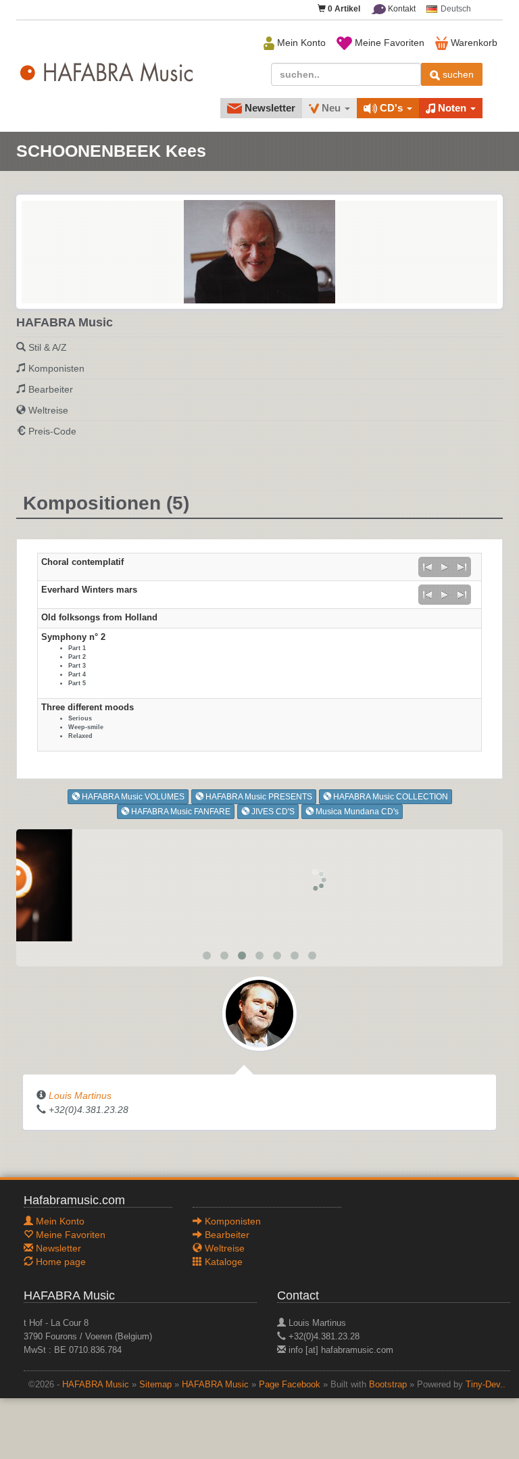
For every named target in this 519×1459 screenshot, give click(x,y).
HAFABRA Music (95, 1384)
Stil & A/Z (47, 347)
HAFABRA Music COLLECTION (389, 796)
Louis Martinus (80, 1095)
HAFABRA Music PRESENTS (257, 796)
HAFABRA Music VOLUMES (132, 796)
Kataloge (222, 1261)
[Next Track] (462, 567)
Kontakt (401, 9)
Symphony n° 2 (73, 637)
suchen (457, 74)
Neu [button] (331, 108)
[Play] (444, 567)
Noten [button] (452, 108)
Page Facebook (289, 1384)
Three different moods (87, 707)
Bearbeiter (50, 389)
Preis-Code (52, 431)
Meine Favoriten (388, 42)
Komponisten (56, 368)
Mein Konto (300, 42)
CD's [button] (391, 108)
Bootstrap (388, 1384)
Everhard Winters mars (89, 590)
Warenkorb (472, 42)
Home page (59, 1261)
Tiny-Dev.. (485, 1384)
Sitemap (155, 1384)
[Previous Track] (427, 567)
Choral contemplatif (82, 562)
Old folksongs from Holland (99, 617)
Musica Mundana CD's (356, 811)
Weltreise (48, 410)
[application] (444, 567)
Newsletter (268, 108)
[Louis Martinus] (259, 1013)
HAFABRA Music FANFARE (179, 811)
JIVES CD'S (272, 811)
